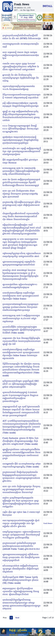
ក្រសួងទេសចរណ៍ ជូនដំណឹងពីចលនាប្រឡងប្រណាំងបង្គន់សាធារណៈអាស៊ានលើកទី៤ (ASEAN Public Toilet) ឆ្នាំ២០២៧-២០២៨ (21, 546)
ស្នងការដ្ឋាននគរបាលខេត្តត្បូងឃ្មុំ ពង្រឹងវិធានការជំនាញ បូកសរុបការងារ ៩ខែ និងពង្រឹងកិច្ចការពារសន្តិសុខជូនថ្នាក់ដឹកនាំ (20, 557)
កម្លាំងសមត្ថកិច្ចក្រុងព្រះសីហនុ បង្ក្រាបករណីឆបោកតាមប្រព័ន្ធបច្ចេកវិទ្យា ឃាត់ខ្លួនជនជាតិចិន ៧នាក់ (21, 255)
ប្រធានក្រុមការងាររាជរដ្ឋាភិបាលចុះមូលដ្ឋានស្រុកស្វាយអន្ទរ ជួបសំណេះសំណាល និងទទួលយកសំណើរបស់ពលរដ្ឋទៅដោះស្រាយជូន (20, 307)
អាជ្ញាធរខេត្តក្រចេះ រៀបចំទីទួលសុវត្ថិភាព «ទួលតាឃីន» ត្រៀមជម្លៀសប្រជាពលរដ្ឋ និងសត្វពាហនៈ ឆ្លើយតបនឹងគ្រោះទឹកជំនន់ (20, 591)
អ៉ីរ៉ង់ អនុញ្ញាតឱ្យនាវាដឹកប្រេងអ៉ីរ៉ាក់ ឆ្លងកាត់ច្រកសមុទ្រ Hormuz (20, 161)
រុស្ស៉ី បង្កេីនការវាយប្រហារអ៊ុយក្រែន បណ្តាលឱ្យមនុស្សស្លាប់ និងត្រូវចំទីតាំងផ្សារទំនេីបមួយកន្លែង (20, 105)
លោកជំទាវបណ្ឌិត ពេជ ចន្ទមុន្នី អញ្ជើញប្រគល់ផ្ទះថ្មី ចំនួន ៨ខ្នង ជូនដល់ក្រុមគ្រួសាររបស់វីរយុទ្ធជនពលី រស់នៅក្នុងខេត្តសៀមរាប (21, 151)
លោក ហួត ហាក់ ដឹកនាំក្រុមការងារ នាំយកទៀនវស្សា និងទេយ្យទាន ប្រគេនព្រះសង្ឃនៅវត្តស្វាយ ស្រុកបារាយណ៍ (20, 193)
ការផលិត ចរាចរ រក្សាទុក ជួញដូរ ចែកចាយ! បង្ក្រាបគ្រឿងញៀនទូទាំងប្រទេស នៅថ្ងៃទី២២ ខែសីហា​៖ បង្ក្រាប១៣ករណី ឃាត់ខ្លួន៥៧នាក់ (20, 66)
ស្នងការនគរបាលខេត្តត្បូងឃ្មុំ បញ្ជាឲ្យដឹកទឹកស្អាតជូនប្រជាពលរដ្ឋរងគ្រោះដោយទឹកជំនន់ (18, 263)
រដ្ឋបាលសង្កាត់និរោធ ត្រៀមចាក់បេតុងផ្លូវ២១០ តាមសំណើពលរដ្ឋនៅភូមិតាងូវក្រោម (19, 286)
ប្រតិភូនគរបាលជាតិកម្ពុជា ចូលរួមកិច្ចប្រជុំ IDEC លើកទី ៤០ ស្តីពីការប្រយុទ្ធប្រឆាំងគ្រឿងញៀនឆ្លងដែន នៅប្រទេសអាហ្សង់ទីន (20, 384)
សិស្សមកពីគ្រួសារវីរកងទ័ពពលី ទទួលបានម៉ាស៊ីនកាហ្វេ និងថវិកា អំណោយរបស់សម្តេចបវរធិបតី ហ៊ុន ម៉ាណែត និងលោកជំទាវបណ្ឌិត (20, 216)
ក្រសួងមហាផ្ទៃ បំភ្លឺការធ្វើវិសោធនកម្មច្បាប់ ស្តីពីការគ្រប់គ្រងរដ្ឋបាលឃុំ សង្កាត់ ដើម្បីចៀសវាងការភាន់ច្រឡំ (21, 205)
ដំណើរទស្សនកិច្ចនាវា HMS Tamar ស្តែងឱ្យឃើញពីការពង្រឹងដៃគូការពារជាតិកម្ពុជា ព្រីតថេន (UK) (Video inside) (20, 580)
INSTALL (47, 6)
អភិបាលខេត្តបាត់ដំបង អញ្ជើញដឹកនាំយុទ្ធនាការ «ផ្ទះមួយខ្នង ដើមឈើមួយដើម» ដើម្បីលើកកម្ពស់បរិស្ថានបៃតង (20, 568)
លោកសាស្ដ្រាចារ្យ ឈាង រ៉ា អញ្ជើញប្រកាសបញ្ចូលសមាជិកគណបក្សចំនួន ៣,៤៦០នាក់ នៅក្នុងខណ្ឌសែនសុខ (21, 318)
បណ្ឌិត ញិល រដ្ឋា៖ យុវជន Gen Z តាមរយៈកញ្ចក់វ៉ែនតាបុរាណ (21, 514)
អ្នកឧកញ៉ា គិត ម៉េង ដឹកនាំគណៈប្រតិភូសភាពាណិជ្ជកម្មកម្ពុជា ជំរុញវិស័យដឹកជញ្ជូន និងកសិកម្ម (20, 78)
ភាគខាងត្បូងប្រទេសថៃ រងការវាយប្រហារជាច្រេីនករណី (20, 46)
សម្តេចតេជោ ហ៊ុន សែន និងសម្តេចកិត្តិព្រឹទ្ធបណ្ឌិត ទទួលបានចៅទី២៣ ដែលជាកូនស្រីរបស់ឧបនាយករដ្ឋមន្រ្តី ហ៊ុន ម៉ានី (21, 341)
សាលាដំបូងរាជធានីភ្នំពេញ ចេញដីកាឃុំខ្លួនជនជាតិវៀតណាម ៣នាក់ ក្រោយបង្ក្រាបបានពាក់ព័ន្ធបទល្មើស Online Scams (20, 296)
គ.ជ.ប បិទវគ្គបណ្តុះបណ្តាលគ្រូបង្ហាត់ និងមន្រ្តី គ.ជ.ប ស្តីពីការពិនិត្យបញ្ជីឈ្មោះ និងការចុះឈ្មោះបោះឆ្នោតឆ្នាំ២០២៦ (20, 128)
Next (17, 617)
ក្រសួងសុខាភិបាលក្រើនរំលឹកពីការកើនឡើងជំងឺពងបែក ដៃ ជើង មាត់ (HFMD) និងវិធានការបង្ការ (21, 37)
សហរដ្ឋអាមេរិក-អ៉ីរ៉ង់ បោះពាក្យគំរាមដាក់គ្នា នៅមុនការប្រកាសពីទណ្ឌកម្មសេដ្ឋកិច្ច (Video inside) (21, 465)
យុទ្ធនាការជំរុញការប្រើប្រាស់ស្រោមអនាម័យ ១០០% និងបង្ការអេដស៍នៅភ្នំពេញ (18, 88)
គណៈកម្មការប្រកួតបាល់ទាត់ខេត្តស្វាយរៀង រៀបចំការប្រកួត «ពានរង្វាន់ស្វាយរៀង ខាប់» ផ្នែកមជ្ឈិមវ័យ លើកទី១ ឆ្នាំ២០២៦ (20, 523)
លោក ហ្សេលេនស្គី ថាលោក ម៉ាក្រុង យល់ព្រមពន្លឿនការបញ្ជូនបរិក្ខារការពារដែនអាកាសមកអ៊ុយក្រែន (20, 55)
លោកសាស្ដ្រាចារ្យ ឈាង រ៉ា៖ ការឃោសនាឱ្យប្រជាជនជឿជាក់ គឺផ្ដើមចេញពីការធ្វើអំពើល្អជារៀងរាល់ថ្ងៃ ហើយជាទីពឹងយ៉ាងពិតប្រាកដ (21, 171)
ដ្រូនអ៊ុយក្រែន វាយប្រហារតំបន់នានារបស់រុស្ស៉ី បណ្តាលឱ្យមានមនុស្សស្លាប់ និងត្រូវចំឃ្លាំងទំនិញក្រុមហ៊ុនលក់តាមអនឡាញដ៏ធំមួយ (20, 140)
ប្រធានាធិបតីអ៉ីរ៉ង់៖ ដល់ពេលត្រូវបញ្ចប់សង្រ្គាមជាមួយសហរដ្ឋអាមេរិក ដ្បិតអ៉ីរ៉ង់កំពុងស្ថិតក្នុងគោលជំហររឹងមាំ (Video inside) (21, 330)
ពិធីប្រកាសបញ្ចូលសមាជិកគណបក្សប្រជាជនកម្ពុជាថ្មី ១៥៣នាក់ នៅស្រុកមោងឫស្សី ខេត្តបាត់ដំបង (21, 96)
